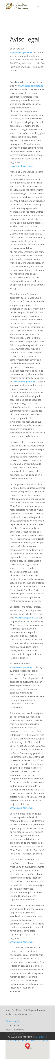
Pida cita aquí (12, 1021)
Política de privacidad (17, 1040)
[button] (28, 1046)
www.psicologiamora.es (21, 52)
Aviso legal (40, 1036)
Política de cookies (39, 1040)
